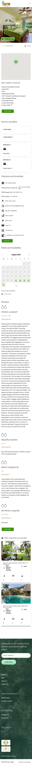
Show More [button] (7, 111)
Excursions (4, 718)
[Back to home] (5, 3)
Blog (2, 678)
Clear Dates (7, 294)
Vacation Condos (6, 701)
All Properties (8, 46)
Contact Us (4, 684)
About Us (4, 681)
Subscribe (8, 662)
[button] (30, 3)
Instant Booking (25, 762)
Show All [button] (7, 240)
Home (3, 675)
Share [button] (29, 46)
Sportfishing (5, 715)
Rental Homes (5, 698)
